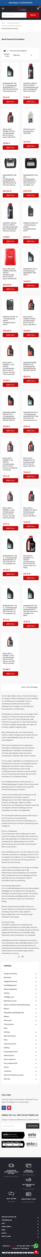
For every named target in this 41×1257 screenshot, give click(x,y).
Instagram (9, 1108)
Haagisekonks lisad (10, 981)
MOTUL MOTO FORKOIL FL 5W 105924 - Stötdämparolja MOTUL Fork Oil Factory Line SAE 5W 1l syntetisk (10, 464)
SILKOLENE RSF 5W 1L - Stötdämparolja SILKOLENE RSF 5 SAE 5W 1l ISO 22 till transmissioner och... (30, 416)
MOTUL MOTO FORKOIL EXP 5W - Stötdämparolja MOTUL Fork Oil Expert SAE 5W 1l (29, 462)
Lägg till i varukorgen (10, 102)
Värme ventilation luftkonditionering (17, 1005)
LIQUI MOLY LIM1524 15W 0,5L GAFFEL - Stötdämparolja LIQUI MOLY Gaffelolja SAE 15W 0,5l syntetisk (10, 227)
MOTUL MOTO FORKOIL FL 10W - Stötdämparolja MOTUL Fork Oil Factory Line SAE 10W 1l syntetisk (9, 658)
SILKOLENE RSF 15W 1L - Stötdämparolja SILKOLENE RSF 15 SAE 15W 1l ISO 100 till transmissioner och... (10, 87)
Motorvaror (8, 1020)
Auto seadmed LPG (10, 1063)
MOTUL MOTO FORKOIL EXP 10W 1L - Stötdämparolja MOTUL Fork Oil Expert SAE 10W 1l (30, 512)
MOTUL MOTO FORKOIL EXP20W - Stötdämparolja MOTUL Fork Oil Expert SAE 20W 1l (29, 321)
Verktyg (6, 993)
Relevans (23, 55)
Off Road (7, 1032)
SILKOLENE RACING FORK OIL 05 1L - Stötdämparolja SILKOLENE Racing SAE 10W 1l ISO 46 (29, 366)
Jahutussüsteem (10, 1044)
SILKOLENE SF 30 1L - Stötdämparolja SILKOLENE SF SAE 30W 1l (30, 272)
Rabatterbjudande (10, 989)
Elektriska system (10, 1001)
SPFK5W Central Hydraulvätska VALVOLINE (29, 131)
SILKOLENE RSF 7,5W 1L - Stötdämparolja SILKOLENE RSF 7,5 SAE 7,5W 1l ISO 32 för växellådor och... (10, 609)
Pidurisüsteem (9, 1055)
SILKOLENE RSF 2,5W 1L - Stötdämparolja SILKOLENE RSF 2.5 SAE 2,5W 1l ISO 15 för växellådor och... (10, 560)
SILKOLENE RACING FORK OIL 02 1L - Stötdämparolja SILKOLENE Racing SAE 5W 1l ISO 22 (9, 416)
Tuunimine (7, 1071)
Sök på (32, 15)
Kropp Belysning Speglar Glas (14, 1013)
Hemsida (7, 966)
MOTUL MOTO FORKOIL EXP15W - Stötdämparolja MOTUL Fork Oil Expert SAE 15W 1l (9, 133)
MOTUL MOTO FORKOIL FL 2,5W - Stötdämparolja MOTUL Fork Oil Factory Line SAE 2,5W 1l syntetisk (9, 513)
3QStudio (13, 1246)
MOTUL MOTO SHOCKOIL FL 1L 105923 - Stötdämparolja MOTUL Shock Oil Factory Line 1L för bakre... (29, 562)
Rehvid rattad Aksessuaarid (13, 1075)
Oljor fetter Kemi (10, 1036)
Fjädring (6, 1048)
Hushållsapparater (10, 985)
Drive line (7, 1079)
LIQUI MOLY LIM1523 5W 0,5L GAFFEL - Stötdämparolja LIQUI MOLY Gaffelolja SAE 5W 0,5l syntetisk (30, 87)
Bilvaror (6, 1009)
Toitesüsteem (9, 1024)
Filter (6, 1040)
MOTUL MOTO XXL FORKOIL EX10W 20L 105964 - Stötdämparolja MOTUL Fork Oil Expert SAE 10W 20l (10, 274)
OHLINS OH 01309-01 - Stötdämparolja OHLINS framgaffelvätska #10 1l (30, 227)
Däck (5, 1028)
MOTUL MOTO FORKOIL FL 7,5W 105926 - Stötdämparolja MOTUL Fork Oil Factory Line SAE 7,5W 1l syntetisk (9, 368)
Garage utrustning (10, 974)
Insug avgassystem (11, 1052)
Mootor (6, 1067)
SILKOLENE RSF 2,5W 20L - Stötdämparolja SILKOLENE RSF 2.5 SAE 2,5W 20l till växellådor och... (30, 180)
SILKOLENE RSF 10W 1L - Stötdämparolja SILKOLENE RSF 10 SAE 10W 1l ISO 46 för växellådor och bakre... (30, 610)
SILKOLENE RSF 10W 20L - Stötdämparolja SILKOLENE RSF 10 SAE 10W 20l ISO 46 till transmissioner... (9, 180)
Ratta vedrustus (10, 1059)
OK (21, 956)
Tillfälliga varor (9, 997)
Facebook (4, 1108)
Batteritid (7, 977)
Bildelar (6, 1016)
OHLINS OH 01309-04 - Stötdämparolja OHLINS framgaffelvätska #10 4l (10, 321)
